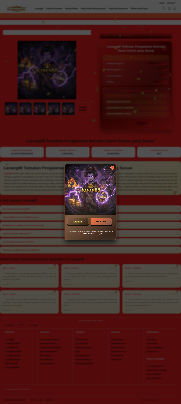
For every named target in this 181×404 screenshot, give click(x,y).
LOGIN (78, 221)
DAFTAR (101, 221)
